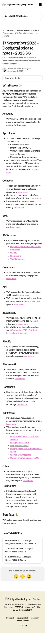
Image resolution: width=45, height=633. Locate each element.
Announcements (23, 30)
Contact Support (22, 621)
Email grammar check (19, 442)
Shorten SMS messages (20, 455)
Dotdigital (10, 618)
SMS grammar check (19, 445)
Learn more (23, 192)
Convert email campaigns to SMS (24, 458)
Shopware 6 (15, 256)
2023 (35, 30)
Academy (35, 618)
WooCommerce (17, 259)
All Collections (8, 30)
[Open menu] (40, 4)
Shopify (13, 252)
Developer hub (22, 618)
